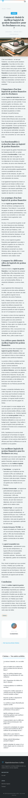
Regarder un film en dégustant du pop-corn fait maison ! (13, 698)
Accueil (3, 8)
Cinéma (8, 8)
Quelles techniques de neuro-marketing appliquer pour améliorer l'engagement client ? (13, 714)
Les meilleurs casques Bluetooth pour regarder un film (14, 703)
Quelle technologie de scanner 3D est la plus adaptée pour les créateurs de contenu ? (14, 745)
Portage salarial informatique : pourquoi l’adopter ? (12, 740)
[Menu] (24, 1)
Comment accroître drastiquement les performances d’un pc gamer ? (14, 708)
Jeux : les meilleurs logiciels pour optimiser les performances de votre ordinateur (13, 675)
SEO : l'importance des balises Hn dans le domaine (13, 681)
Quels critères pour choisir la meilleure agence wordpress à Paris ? (14, 734)
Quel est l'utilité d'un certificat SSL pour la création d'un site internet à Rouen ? (13, 668)
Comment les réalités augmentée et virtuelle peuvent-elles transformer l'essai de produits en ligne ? (13, 692)
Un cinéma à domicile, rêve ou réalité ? (14, 662)
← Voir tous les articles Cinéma (10, 643)
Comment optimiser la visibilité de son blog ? (13, 686)
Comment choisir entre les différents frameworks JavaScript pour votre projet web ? (14, 721)
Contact (4, 786)
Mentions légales (6, 783)
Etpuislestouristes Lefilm (14, 762)
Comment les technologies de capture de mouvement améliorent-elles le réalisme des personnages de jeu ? (14, 728)
